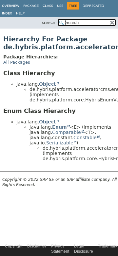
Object (47, 84)
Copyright (13, 246)
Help (20, 13)
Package (31, 6)
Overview (10, 6)
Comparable (66, 132)
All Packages (16, 62)
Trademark (107, 246)
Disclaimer (36, 246)
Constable (85, 137)
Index (7, 13)
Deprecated (93, 6)
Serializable (59, 142)
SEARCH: (49, 23)
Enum (59, 127)
